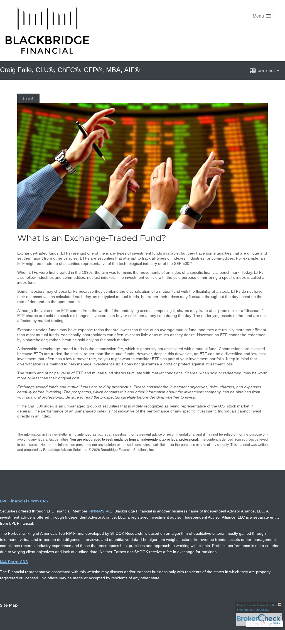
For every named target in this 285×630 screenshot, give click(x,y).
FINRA (95, 511)
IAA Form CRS (14, 561)
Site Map (9, 605)
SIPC (106, 511)
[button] (262, 16)
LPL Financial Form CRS (24, 501)
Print (28, 98)
